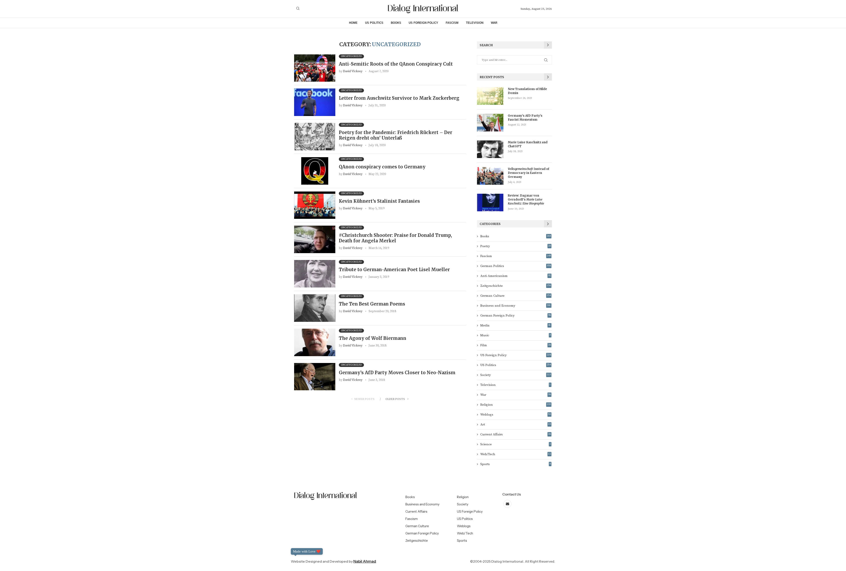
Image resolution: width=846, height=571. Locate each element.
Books (396, 22)
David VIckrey (352, 71)
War (494, 22)
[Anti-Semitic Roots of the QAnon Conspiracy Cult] (314, 68)
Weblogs (515, 415)
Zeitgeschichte (515, 286)
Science (515, 444)
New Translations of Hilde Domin (527, 91)
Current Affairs (515, 434)
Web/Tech (515, 454)
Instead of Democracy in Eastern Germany (528, 173)
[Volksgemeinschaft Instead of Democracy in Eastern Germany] (490, 176)
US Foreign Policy (423, 22)
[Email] (507, 504)
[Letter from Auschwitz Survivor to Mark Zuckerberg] (314, 102)
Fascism (452, 22)
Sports (515, 464)
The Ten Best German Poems (372, 304)
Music (515, 335)
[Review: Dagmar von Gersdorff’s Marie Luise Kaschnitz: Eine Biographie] (490, 202)
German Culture (515, 296)
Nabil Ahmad (364, 561)
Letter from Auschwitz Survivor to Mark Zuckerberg (399, 98)
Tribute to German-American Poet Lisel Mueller (394, 269)
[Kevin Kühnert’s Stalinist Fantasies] (314, 205)
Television (474, 22)
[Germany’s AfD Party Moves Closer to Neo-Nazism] (314, 376)
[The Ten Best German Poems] (314, 308)
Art (515, 424)
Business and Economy (515, 306)
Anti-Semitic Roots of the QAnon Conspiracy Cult (396, 64)
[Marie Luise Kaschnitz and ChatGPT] (490, 149)
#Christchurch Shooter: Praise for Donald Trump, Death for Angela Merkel (395, 237)
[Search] (297, 9)
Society (515, 375)
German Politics (515, 266)
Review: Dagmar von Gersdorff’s (526, 199)
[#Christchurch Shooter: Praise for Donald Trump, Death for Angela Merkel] (314, 239)
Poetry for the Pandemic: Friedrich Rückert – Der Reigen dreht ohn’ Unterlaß (395, 135)
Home (353, 22)
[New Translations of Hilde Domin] (490, 96)
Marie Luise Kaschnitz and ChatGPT (527, 144)
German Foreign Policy (515, 315)
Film (515, 345)
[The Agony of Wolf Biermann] (314, 342)
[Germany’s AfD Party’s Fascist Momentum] (490, 122)
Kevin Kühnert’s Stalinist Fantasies (379, 201)
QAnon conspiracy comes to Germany (382, 166)
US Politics (374, 22)
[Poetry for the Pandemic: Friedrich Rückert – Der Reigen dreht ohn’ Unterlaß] (314, 136)
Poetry (515, 246)
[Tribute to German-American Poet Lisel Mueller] (314, 273)
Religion (515, 405)
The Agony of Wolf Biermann (372, 338)
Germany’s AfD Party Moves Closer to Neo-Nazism (397, 372)
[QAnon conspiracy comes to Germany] (314, 171)
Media (515, 325)
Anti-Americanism (515, 276)
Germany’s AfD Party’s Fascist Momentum (525, 118)
